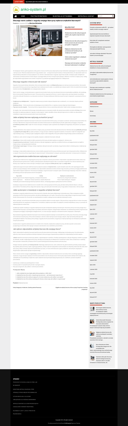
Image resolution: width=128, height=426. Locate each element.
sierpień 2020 (93, 260)
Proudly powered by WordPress (56, 423)
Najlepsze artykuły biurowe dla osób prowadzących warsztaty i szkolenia (104, 334)
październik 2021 (94, 195)
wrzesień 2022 (93, 163)
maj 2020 (92, 274)
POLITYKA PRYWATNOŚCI (39, 16)
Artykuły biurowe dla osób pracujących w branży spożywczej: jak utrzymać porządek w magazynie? (76, 42)
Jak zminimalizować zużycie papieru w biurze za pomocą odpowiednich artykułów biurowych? (101, 81)
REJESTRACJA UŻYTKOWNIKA (62, 16)
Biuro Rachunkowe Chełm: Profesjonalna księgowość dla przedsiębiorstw (103, 346)
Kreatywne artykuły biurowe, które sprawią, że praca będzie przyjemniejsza (25, 391)
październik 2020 (94, 251)
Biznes (91, 111)
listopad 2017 (93, 297)
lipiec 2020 (92, 264)
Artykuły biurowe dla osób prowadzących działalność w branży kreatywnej (25, 405)
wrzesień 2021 (93, 200)
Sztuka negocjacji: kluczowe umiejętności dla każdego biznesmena (24, 398)
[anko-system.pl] (15, 16)
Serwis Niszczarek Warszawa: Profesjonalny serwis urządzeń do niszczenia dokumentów (104, 321)
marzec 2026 (93, 126)
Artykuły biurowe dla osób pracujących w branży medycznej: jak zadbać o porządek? (40, 277)
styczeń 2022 (93, 181)
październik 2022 (94, 158)
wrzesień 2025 (93, 140)
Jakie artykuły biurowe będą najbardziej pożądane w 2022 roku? (34, 273)
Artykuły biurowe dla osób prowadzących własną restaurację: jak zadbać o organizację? (41, 279)
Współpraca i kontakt (86, 16)
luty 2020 (92, 287)
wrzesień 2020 (93, 255)
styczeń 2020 (93, 292)
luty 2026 (92, 131)
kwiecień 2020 (93, 278)
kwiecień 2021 (93, 223)
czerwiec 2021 (93, 214)
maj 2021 (92, 218)
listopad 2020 (93, 246)
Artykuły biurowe (23, 283)
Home (23, 16)
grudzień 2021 (93, 186)
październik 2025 (94, 135)
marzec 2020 (93, 283)
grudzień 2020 (93, 241)
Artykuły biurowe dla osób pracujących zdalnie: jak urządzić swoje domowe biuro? (75, 34)
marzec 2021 (93, 228)
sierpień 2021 (93, 204)
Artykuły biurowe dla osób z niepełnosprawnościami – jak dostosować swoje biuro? (40, 275)
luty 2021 (92, 232)
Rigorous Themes (75, 423)
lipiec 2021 (92, 209)
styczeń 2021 (93, 237)
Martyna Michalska (36, 23)
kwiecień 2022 (93, 168)
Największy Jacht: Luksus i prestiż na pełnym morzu (24, 412)
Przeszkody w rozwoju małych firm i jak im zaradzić (25, 384)
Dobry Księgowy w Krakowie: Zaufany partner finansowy (27, 287)
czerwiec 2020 (93, 269)
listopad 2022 (93, 154)
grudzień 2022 (93, 149)
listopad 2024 (93, 144)
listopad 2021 (93, 191)
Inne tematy (93, 115)
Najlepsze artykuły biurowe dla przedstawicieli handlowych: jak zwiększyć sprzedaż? (73, 50)
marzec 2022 (93, 172)
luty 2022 (92, 177)
